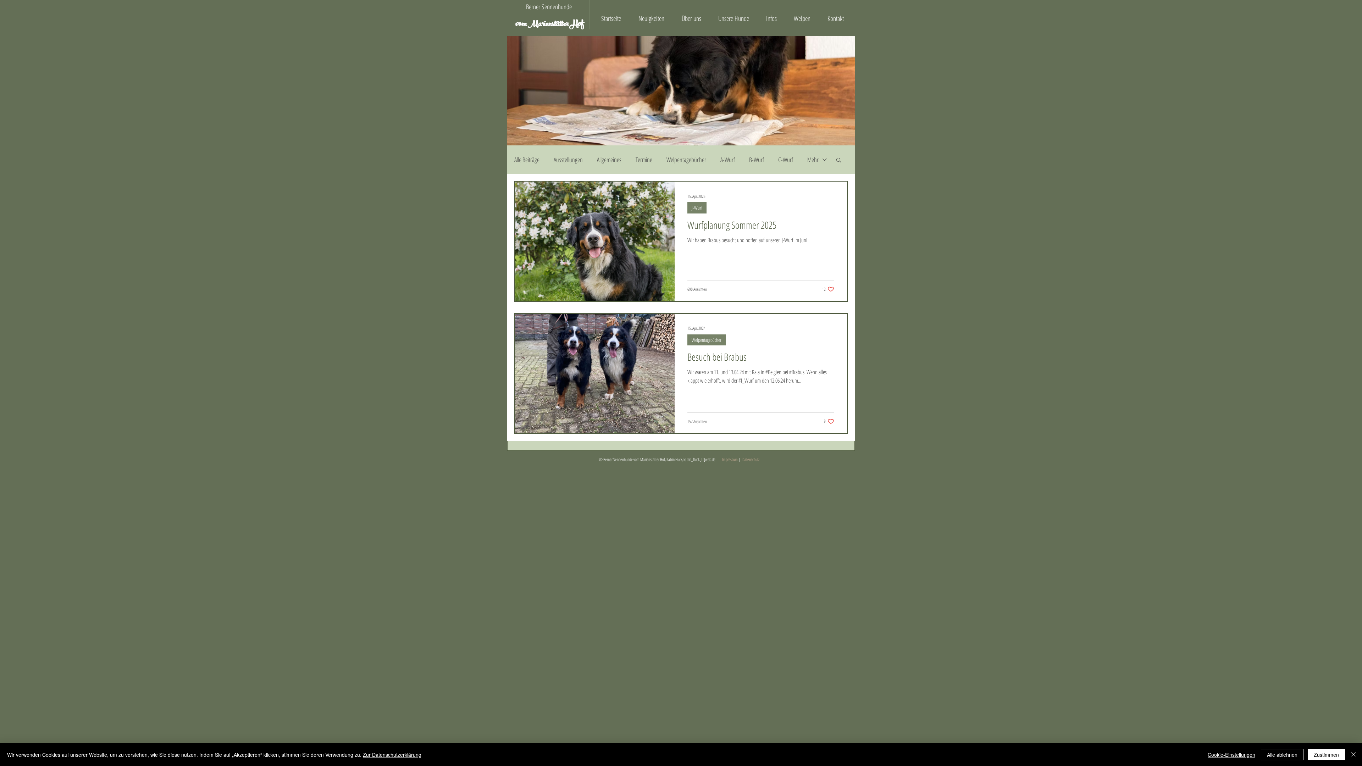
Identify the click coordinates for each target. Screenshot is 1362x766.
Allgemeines (609, 159)
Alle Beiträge (526, 159)
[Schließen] (1353, 754)
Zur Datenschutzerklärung (392, 754)
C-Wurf (785, 159)
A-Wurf (727, 159)
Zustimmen (1326, 754)
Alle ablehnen (1282, 754)
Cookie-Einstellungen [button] (1231, 754)
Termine (644, 159)
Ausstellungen (568, 159)
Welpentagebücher (686, 159)
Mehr (813, 159)
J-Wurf (697, 207)
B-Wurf (756, 159)
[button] (838, 160)
